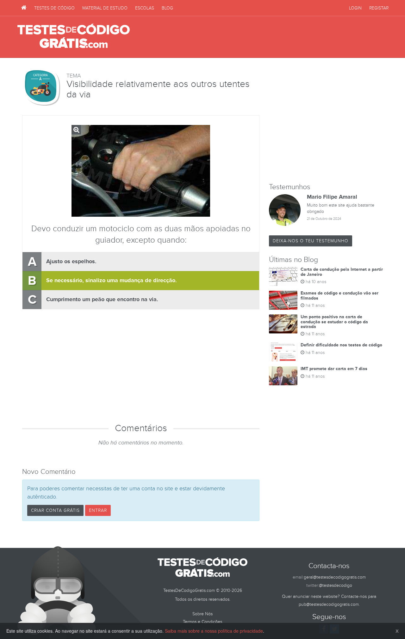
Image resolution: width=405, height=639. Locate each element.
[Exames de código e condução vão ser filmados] (283, 300)
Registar (379, 8)
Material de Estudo (105, 8)
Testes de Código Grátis (73, 36)
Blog (167, 8)
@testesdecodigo (335, 585)
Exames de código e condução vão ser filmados (339, 295)
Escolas (144, 8)
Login (355, 8)
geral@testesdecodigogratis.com (335, 577)
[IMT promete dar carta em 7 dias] (283, 375)
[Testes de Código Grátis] (23, 8)
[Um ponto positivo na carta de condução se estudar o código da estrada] (283, 323)
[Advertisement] (272, 37)
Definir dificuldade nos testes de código (341, 345)
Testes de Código (54, 8)
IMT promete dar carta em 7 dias (334, 368)
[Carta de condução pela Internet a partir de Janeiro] (283, 276)
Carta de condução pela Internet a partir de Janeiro (342, 272)
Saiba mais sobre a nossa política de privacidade (214, 631)
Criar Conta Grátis (55, 510)
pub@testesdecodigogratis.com (329, 604)
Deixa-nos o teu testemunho (310, 241)
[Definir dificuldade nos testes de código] (283, 352)
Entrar (98, 510)
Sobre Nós (202, 614)
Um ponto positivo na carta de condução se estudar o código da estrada (334, 321)
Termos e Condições (202, 621)
